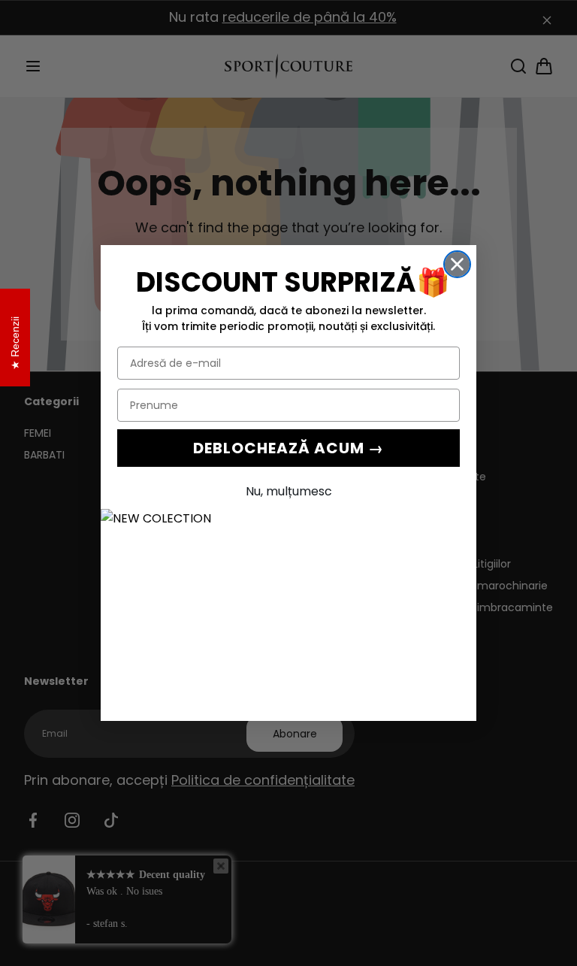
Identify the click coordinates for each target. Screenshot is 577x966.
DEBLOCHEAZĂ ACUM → (288, 448)
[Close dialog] (457, 264)
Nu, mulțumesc (289, 491)
